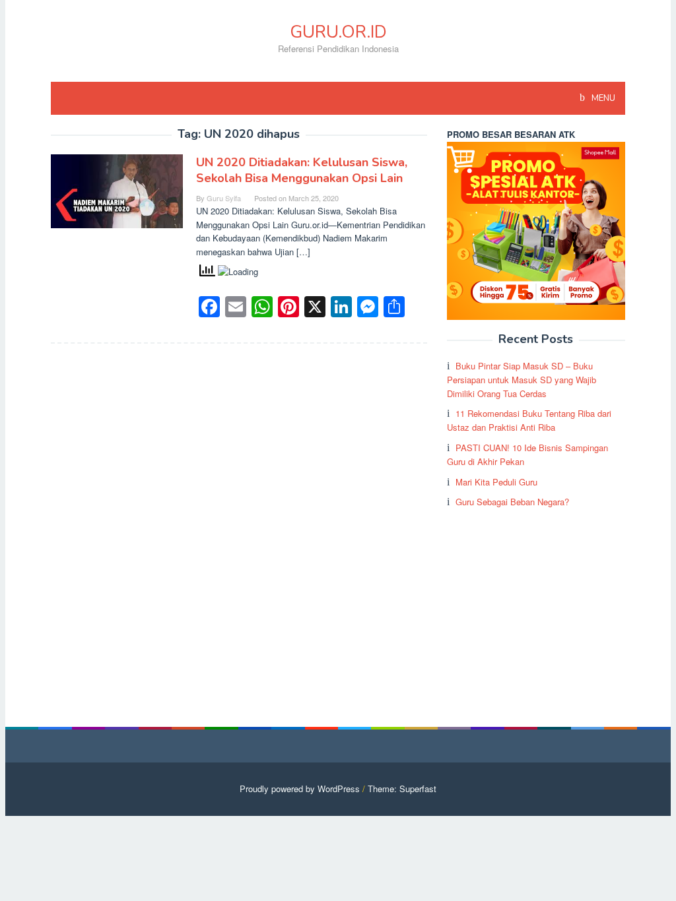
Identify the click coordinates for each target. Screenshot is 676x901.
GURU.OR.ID (338, 32)
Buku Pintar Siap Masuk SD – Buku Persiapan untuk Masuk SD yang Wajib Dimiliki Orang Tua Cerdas (521, 379)
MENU (602, 98)
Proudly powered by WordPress (300, 788)
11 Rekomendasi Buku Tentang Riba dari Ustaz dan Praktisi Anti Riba (529, 420)
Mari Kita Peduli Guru (496, 482)
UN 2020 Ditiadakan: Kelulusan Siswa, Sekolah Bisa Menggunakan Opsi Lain (301, 170)
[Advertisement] (536, 604)
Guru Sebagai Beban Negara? (512, 501)
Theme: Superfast (402, 788)
